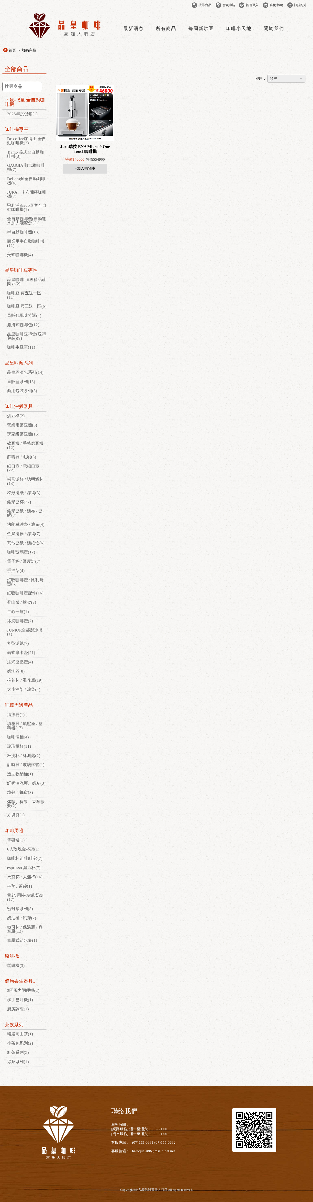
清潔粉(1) (16, 714)
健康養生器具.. (20, 981)
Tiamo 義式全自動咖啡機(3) (25, 154)
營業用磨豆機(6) (22, 425)
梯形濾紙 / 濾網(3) (23, 492)
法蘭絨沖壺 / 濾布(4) (26, 524)
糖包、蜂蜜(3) (20, 792)
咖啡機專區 (16, 129)
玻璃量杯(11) (19, 746)
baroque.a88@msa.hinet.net (153, 1151)
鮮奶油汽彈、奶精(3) (26, 783)
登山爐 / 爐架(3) (21, 602)
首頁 (12, 50)
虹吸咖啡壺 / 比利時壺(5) (25, 582)
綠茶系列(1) (18, 1061)
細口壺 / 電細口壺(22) (23, 468)
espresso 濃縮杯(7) (24, 867)
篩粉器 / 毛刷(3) (21, 457)
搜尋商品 (205, 5)
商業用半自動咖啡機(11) (26, 243)
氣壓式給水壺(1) (22, 940)
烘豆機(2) (16, 416)
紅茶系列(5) (18, 1052)
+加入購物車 (85, 168)
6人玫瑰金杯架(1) (23, 849)
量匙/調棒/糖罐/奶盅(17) (25, 897)
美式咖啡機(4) (20, 254)
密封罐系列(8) (20, 908)
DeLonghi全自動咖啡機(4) (26, 180)
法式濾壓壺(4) (20, 662)
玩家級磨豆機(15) (23, 434)
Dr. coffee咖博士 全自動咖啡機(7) (26, 140)
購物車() (276, 5)
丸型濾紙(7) (18, 643)
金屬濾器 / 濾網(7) (23, 533)
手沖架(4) (16, 570)
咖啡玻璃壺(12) (21, 552)
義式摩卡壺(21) (21, 652)
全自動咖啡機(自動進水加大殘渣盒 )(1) (26, 221)
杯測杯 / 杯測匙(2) (23, 755)
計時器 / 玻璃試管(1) (26, 764)
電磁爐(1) (16, 840)
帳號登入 (252, 5)
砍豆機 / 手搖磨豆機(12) (25, 445)
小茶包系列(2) (20, 1043)
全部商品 (16, 69)
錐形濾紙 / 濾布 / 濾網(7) (25, 513)
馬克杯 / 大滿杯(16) (25, 877)
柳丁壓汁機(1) (20, 999)
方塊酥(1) (16, 815)
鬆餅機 (12, 956)
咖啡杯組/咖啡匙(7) (25, 858)
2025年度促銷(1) (22, 114)
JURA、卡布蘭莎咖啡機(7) (26, 194)
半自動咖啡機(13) (23, 232)
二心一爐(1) (18, 611)
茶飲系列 (14, 1024)
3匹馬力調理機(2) (23, 990)
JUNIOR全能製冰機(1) (25, 632)
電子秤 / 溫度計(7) (23, 561)
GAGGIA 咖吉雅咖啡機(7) (26, 167)
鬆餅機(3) (16, 965)
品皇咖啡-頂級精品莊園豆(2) (26, 281)
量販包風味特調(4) (24, 315)
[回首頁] (64, 38)
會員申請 (229, 5)
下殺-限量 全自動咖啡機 (25, 102)
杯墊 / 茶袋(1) (19, 886)
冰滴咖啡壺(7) (20, 621)
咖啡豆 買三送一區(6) (26, 306)
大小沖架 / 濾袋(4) (23, 689)
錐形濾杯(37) (19, 502)
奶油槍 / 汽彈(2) (21, 918)
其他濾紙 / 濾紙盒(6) (26, 543)
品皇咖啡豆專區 (21, 270)
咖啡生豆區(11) (21, 347)
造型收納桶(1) (20, 774)
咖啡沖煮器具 (19, 406)
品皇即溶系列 (19, 362)
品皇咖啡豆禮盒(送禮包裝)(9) (26, 336)
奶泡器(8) (16, 671)
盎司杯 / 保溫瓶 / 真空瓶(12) (25, 929)
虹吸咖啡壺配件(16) (25, 593)
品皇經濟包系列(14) (25, 372)
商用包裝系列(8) (22, 390)
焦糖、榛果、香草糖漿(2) (26, 803)
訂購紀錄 (300, 5)
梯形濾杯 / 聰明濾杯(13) (25, 481)
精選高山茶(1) (20, 1034)
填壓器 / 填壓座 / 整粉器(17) (25, 725)
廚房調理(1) (18, 1009)
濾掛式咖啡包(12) (23, 324)
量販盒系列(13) (21, 381)
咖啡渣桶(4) (18, 737)
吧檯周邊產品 (19, 705)
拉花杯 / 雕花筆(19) (25, 680)
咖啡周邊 (14, 830)
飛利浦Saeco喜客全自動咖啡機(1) (26, 207)
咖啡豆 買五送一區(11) (24, 295)
